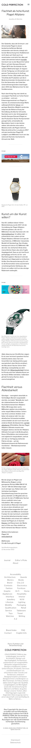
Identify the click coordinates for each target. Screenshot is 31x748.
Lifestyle (9, 602)
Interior (22, 597)
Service (8, 610)
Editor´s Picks (21, 560)
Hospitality (21, 594)
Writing (22, 616)
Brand (9, 583)
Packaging (21, 605)
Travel (20, 613)
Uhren (18, 105)
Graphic (7, 591)
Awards (23, 577)
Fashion (9, 588)
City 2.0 (20, 583)
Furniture (21, 588)
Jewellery (11, 599)
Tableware (21, 610)
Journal (7, 560)
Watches (10, 616)
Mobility (8, 605)
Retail (23, 608)
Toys (11, 613)
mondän (24, 59)
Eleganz (4, 523)
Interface (10, 597)
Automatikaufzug (8, 234)
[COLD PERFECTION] (12, 5)
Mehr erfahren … (15, 699)
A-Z (15, 619)
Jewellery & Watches (15, 19)
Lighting (21, 602)
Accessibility (15, 574)
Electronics (22, 585)
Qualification (10, 608)
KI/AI (22, 599)
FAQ (23, 630)
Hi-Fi (17, 591)
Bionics (10, 580)
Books (21, 580)
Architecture (10, 577)
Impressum (15, 740)
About (15, 563)
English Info (21, 633)
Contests (8, 585)
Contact (8, 633)
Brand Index (11, 630)
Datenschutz (15, 743)
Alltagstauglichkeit (17, 370)
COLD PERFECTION (13, 654)
